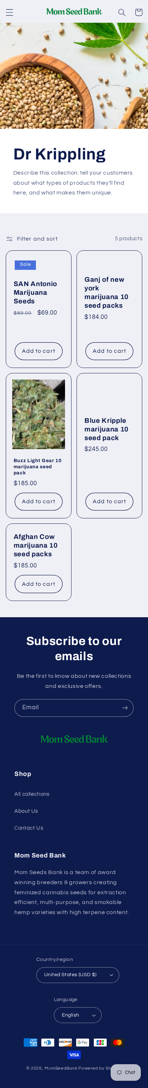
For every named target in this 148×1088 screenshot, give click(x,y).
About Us (26, 811)
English (70, 1015)
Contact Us (28, 828)
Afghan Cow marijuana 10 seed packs (36, 545)
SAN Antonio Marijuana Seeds (35, 292)
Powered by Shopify (100, 1068)
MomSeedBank (61, 1068)
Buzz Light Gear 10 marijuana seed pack (38, 466)
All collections (31, 794)
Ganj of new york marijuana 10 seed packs (106, 292)
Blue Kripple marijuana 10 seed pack (106, 429)
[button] (9, 12)
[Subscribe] (125, 708)
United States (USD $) (70, 974)
